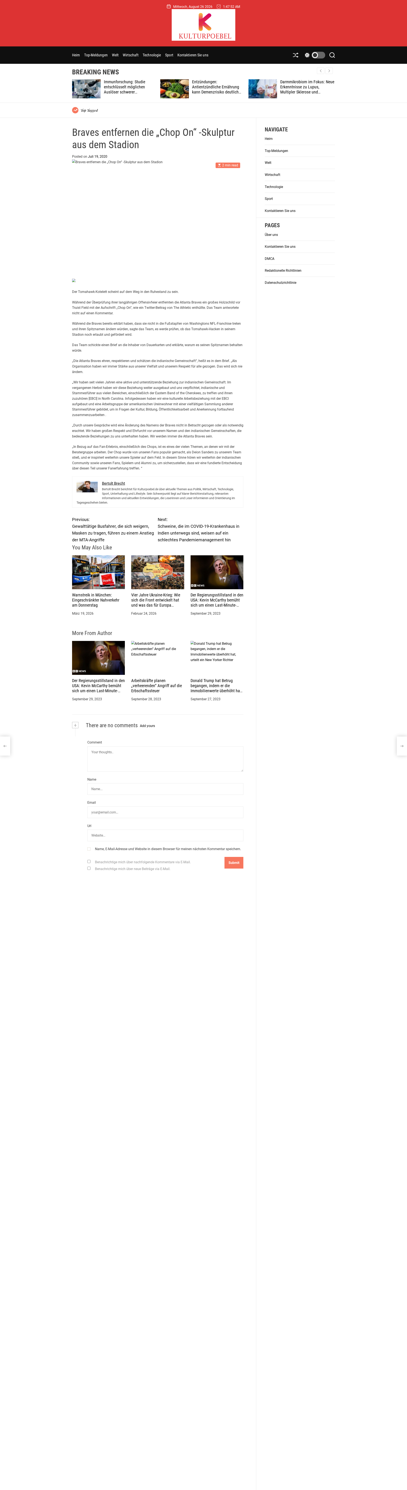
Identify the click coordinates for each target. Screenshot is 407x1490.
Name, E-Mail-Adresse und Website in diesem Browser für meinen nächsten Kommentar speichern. (168, 849)
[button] (329, 71)
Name (91, 779)
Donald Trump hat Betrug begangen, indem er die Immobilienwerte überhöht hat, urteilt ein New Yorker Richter (216, 688)
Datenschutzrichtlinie (280, 283)
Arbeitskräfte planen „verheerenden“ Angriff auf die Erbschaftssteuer (156, 685)
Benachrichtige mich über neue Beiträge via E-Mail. (132, 869)
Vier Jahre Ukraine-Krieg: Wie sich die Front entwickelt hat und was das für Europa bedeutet (155, 602)
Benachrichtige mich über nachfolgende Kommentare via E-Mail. (143, 862)
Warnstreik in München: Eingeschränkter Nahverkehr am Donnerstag (95, 600)
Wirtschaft (130, 55)
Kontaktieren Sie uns (192, 55)
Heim (76, 55)
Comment (94, 742)
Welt (115, 55)
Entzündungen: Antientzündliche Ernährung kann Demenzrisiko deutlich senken (133, 89)
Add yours (147, 726)
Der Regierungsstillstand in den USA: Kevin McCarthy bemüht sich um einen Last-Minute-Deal (217, 602)
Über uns (271, 235)
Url (89, 826)
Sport (169, 55)
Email (91, 803)
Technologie (152, 55)
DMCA (269, 259)
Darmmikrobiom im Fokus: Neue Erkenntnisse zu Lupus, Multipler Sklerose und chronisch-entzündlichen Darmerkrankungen (225, 92)
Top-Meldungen (95, 55)
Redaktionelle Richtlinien (283, 271)
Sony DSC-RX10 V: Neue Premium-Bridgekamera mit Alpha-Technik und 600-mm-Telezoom (309, 89)
